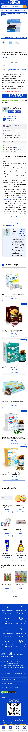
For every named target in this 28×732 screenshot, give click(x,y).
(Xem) (13, 145)
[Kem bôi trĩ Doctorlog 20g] (21, 522)
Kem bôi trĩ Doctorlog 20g (19, 530)
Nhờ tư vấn (11, 111)
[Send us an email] (15, 700)
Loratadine (23, 69)
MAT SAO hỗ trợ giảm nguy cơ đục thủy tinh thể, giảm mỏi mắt (13, 295)
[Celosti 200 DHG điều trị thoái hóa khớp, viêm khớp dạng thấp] (7, 522)
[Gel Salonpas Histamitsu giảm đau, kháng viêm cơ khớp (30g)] (7, 546)
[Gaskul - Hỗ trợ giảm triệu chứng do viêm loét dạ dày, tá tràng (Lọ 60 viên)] (14, 459)
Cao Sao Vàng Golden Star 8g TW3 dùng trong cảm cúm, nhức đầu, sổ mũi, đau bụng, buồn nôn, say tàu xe (20, 506)
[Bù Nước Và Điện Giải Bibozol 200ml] (7, 577)
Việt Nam (10, 60)
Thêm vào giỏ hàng (14, 301)
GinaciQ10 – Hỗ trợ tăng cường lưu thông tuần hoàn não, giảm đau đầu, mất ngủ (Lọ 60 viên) (14, 438)
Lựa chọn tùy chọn (21, 591)
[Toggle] (2, 679)
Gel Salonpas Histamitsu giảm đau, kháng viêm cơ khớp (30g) (7, 554)
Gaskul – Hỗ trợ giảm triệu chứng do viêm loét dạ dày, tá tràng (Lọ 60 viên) (13, 473)
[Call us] (18, 700)
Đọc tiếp (7, 511)
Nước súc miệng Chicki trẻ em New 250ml (20, 585)
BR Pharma (11, 66)
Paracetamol (12, 71)
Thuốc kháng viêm (19, 10)
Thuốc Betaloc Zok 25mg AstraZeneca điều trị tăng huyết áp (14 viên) (7, 506)
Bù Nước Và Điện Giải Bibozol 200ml (7, 585)
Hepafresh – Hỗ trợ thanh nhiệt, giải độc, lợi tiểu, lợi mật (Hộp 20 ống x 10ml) (13, 402)
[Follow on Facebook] (10, 700)
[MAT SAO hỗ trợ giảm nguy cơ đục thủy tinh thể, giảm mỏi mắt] (14, 280)
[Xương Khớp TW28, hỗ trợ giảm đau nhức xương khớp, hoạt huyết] (14, 352)
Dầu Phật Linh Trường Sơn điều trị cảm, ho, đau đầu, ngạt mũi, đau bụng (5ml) (20, 554)
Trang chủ (4, 10)
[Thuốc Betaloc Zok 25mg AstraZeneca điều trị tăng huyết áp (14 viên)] (7, 498)
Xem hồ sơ (17, 111)
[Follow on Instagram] (12, 700)
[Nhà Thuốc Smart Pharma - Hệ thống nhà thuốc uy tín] (14, 2)
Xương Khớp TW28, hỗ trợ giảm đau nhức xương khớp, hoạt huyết (13, 366)
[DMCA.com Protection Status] (8, 692)
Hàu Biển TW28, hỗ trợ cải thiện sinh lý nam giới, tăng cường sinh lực (13, 331)
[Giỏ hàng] (25, 2)
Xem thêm (14, 216)
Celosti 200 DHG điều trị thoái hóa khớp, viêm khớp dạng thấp (7, 530)
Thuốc (10, 10)
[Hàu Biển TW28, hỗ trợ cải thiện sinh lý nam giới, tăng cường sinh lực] (14, 316)
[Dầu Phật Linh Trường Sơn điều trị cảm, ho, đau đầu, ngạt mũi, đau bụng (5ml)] (21, 546)
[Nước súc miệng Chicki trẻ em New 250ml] (21, 577)
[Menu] (2, 2)
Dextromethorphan (13, 69)
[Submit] (25, 6)
